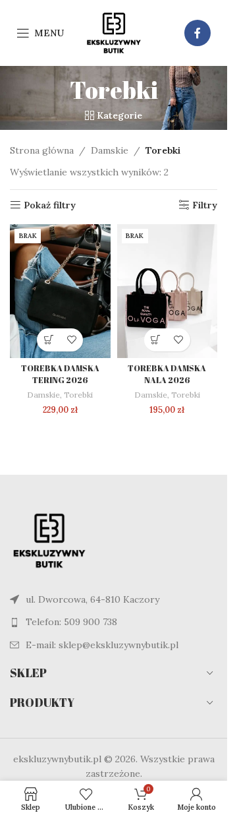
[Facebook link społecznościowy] (197, 33)
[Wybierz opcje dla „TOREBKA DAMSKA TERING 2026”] (48, 339)
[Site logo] (114, 32)
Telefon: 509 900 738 (71, 622)
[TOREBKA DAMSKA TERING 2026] (60, 291)
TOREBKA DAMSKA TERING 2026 (60, 374)
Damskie (109, 150)
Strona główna (42, 150)
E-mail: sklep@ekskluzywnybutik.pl (102, 645)
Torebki (78, 395)
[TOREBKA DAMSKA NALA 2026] (167, 291)
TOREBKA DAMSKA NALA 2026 (167, 374)
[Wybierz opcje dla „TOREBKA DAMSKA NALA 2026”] (155, 339)
